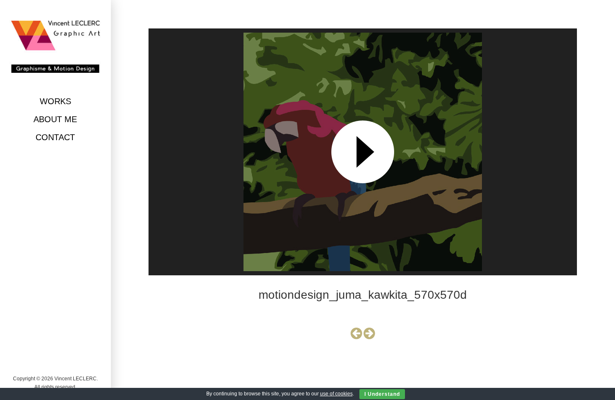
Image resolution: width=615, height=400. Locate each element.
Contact (55, 137)
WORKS (55, 101)
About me (55, 119)
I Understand (382, 394)
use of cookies (336, 394)
